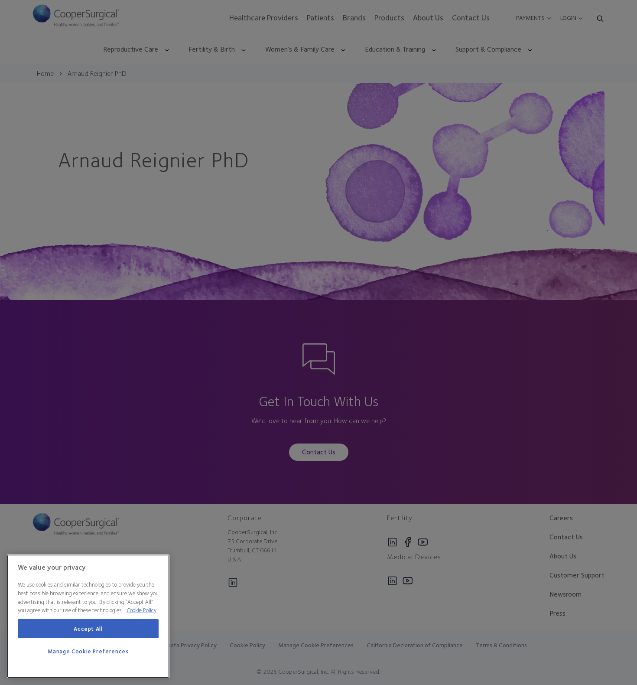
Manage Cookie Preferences (88, 651)
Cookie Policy (141, 610)
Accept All (88, 628)
